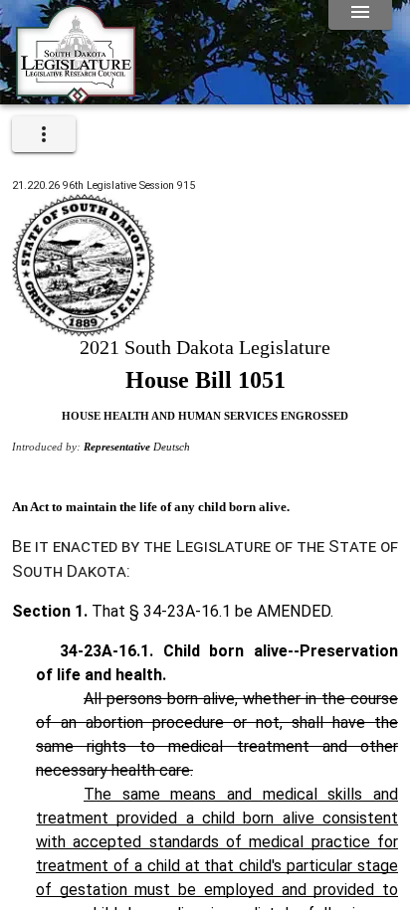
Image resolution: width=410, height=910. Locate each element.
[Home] (75, 96)
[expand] (44, 134)
